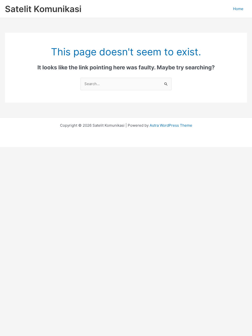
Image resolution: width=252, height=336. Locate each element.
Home (238, 8)
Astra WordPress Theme (171, 125)
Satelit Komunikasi (43, 9)
